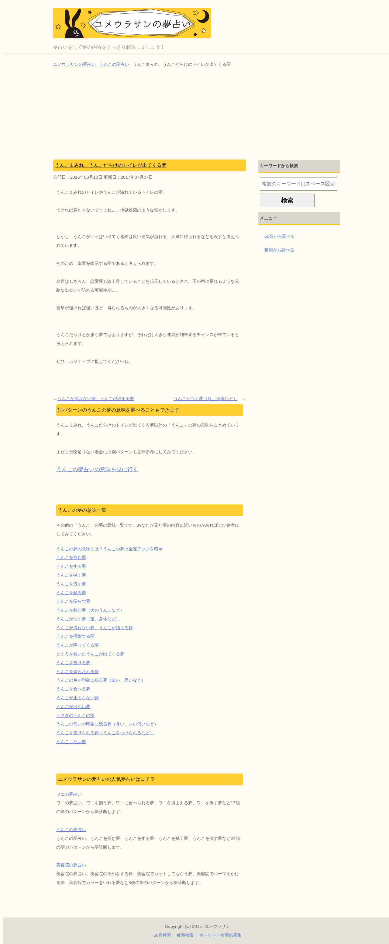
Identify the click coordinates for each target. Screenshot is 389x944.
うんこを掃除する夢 (75, 636)
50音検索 (162, 935)
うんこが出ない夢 (73, 706)
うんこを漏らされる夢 (77, 671)
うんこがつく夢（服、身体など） (205, 398)
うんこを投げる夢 (73, 662)
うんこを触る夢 (71, 592)
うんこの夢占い (71, 829)
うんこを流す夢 (71, 583)
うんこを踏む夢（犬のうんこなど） (90, 610)
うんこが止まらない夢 (77, 697)
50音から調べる (279, 236)
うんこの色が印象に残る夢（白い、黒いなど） (101, 680)
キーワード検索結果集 (220, 935)
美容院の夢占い (71, 864)
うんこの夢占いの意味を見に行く (97, 469)
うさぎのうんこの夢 (75, 715)
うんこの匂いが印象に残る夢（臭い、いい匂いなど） (107, 723)
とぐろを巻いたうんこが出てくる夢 (90, 653)
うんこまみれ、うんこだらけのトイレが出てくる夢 (111, 165)
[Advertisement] (197, 114)
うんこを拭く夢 (71, 575)
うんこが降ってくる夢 (77, 645)
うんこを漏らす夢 (73, 601)
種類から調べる (279, 249)
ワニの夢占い (69, 794)
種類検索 (185, 935)
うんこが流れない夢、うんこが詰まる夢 (95, 398)
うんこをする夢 (71, 566)
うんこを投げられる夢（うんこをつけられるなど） (105, 732)
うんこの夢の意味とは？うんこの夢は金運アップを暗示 (109, 548)
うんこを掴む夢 (71, 557)
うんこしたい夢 (71, 741)
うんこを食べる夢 (73, 688)
